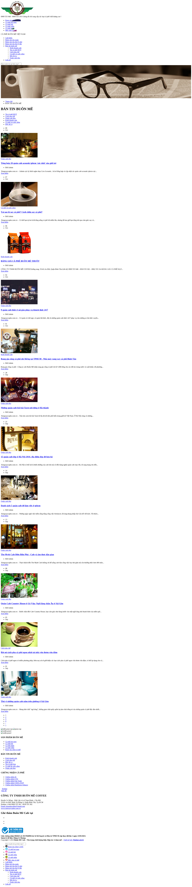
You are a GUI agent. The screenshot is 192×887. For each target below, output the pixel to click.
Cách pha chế (14, 52)
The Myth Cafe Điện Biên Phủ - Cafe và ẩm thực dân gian (27, 554)
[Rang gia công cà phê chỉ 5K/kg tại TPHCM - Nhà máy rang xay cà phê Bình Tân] (19, 352)
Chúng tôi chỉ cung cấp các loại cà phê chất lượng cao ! (41, 16)
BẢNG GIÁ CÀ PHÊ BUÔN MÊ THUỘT (20, 261)
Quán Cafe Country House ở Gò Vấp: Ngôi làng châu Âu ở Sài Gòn (32, 603)
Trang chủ (8, 101)
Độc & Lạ (13, 56)
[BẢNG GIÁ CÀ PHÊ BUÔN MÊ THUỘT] (19, 255)
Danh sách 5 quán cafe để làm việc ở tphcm (20, 505)
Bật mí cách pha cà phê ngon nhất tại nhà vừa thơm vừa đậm (29, 652)
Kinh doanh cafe (15, 48)
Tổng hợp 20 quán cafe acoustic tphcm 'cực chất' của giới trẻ (28, 163)
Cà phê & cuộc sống (12, 766)
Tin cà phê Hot (10, 764)
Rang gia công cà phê (13, 750)
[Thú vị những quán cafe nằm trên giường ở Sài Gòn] (19, 695)
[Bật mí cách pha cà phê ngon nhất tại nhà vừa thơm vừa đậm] (19, 646)
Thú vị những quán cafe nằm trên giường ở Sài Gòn (25, 701)
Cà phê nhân (9, 746)
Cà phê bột (9, 744)
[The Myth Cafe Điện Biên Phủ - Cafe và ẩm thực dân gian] (19, 548)
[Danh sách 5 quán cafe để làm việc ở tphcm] (19, 499)
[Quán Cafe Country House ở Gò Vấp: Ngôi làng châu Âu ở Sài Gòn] (19, 597)
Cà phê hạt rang (10, 742)
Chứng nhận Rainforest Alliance (16, 785)
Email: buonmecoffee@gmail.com (13, 806)
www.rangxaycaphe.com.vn (11, 808)
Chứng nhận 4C (11, 777)
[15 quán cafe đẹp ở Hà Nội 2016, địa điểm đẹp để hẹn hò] (19, 450)
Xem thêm (4, 173)
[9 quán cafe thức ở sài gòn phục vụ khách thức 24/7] (19, 304)
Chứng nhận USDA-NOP (14, 783)
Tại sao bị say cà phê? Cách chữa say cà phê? (21, 212)
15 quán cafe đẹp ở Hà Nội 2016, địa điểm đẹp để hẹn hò (27, 457)
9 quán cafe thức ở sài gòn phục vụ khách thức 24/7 (24, 310)
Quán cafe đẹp (15, 58)
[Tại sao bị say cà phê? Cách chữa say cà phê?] (19, 206)
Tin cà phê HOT (15, 50)
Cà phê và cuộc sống (17, 54)
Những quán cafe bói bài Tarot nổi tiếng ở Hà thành (25, 408)
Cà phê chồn (9, 748)
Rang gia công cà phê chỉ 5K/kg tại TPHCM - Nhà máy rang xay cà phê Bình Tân (38, 359)
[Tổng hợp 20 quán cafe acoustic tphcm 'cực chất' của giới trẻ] (19, 157)
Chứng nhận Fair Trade (13, 781)
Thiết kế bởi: (73, 840)
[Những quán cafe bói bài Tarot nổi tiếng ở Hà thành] (19, 401)
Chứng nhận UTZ (11, 779)
